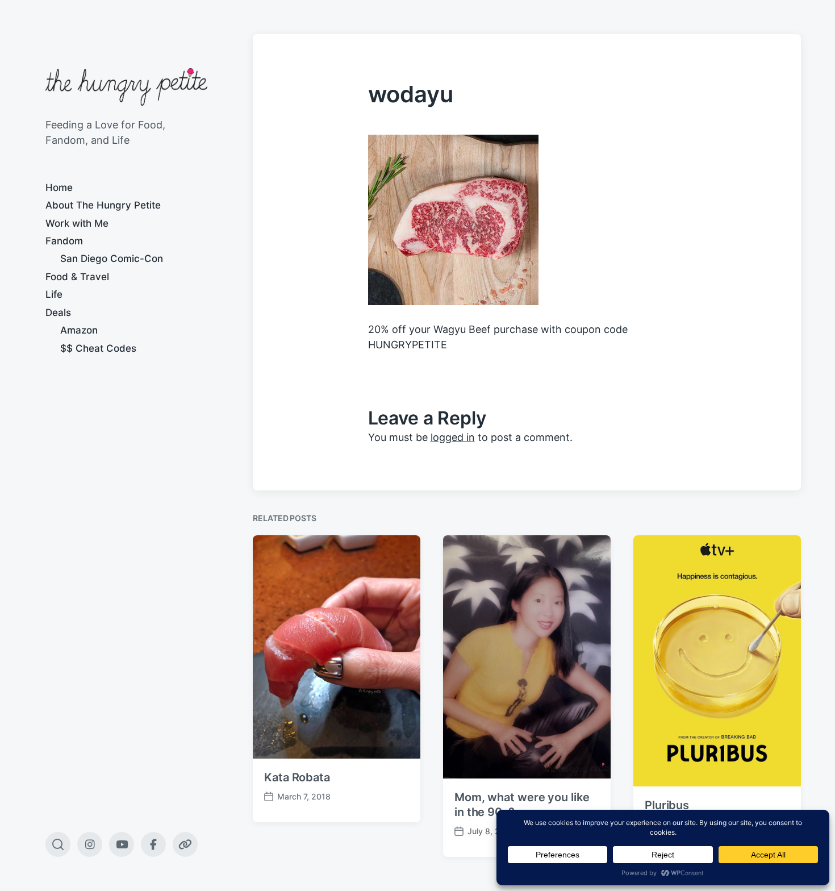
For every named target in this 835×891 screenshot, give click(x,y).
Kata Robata (297, 777)
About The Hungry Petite (103, 205)
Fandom (64, 241)
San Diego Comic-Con (111, 258)
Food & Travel (77, 276)
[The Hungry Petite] (126, 87)
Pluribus (667, 805)
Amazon (79, 330)
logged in (453, 437)
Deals (58, 312)
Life (53, 294)
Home (59, 187)
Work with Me (76, 223)
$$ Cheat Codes (98, 348)
